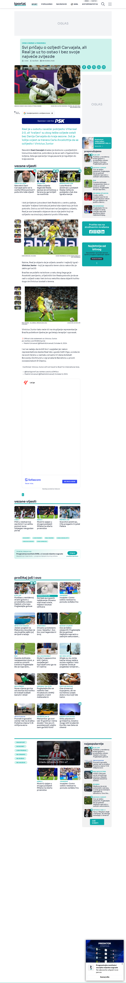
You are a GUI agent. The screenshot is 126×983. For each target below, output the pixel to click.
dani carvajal (42, 541)
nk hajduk (20, 762)
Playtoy (94, 1)
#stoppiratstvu (90, 4)
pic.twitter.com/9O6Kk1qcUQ (33, 341)
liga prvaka (21, 750)
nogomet (26, 538)
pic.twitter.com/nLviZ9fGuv (48, 372)
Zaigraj (72, 553)
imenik (87, 1)
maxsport (20, 742)
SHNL (76, 4)
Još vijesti (95, 822)
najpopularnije (93, 744)
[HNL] (97, 143)
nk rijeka (20, 758)
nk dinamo (20, 754)
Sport (35, 4)
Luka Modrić (37, 538)
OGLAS (63, 23)
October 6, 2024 (60, 343)
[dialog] (105, 960)
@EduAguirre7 (30, 372)
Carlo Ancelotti (63, 538)
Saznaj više (104, 977)
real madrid (49, 538)
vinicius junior (28, 541)
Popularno (46, 4)
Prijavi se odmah (97, 258)
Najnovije (61, 4)
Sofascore (57, 489)
